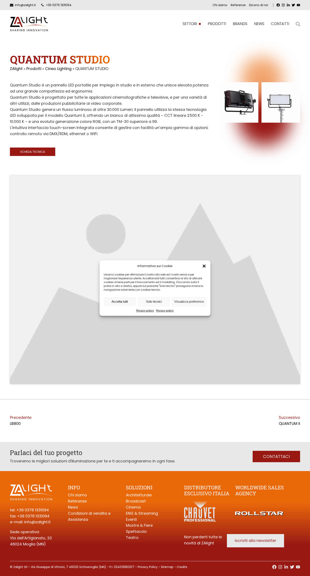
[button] (204, 266)
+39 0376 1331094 (32, 510)
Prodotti (217, 23)
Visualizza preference (189, 301)
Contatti (280, 23)
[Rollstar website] (259, 508)
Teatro (132, 537)
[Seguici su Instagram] (280, 567)
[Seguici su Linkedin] (286, 567)
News (259, 23)
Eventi (131, 519)
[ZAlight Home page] (29, 24)
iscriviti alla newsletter (255, 540)
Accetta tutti (120, 301)
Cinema (133, 507)
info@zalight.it (37, 522)
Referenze (238, 5)
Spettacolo (136, 531)
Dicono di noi (258, 5)
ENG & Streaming (142, 513)
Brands (240, 23)
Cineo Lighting (58, 68)
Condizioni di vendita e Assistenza (89, 516)
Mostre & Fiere (139, 525)
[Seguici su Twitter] (292, 567)
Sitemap (167, 567)
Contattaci (276, 456)
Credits (182, 567)
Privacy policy (145, 310)
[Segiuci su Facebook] (274, 567)
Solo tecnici (154, 301)
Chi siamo (220, 5)
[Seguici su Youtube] (298, 567)
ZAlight (16, 68)
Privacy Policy (148, 567)
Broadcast (136, 501)
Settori (190, 23)
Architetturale (139, 495)
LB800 (15, 423)
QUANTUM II (289, 423)
